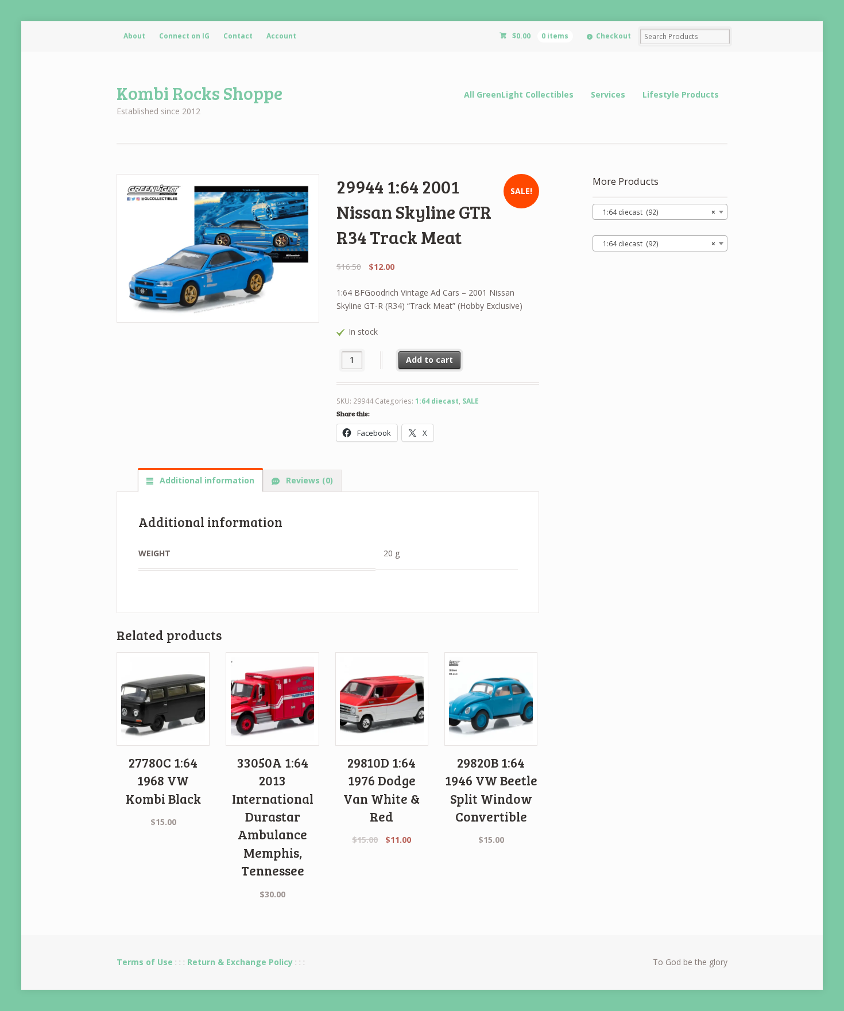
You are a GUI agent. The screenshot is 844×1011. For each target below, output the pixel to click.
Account (281, 36)
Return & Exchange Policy (240, 961)
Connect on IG (184, 36)
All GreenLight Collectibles (519, 94)
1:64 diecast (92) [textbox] (656, 212)
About (134, 36)
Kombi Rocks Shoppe (199, 92)
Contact (238, 36)
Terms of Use (145, 961)
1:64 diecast (437, 401)
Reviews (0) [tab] (308, 480)
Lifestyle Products (680, 94)
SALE (470, 401)
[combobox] (660, 212)
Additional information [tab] (205, 480)
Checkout (613, 36)
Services (608, 94)
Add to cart (429, 359)
